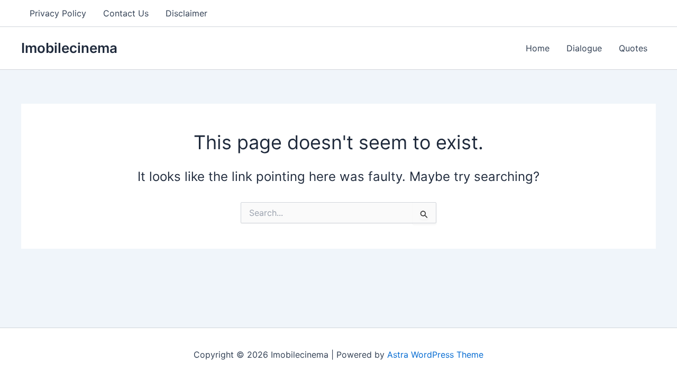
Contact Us (126, 13)
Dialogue (584, 48)
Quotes (633, 48)
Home (538, 48)
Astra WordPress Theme (435, 354)
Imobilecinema (69, 48)
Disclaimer (186, 13)
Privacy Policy (58, 13)
